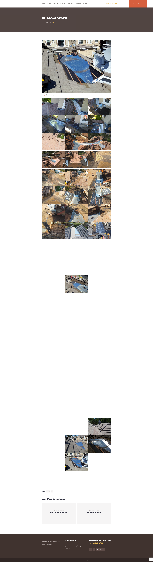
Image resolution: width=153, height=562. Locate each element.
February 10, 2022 (59, 510)
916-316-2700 (97, 543)
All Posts (48, 22)
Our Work (67, 545)
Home (43, 22)
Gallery (43, 95)
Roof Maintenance (58, 512)
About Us (67, 548)
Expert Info (78, 545)
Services (78, 543)
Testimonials (68, 546)
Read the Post (58, 515)
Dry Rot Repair (94, 512)
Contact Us (79, 546)
